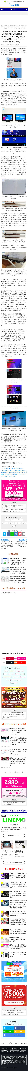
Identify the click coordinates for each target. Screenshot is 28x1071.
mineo (22, 674)
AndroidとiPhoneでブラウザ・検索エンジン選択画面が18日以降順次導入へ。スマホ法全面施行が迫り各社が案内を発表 (18, 579)
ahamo (6, 671)
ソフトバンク (9, 662)
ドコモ (11, 523)
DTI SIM (23, 677)
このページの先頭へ (8, 1043)
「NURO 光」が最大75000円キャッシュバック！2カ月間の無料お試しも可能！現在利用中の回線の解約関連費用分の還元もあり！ (14, 1012)
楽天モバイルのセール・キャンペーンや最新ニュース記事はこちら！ (13, 803)
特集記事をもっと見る (14, 835)
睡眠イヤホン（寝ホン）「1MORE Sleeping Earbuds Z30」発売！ (17, 939)
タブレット (5, 523)
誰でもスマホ (14, 683)
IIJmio (17, 674)
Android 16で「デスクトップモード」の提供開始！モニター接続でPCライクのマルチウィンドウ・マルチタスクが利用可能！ (18, 570)
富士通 (6, 25)
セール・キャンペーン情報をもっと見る (14, 772)
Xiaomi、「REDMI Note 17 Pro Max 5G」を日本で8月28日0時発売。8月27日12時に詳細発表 (18, 931)
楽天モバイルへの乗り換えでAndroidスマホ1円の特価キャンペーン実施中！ (13, 506)
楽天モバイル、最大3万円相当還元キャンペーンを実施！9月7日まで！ (18, 751)
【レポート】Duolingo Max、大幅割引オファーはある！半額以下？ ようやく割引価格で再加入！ (18, 876)
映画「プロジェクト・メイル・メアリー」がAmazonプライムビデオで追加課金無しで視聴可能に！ (17, 894)
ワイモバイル (20, 671)
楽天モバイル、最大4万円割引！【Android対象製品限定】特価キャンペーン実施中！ (13, 510)
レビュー (18, 523)
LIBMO (8, 680)
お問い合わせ (20, 1051)
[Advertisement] (14, 20)
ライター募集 (10, 1051)
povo (5, 674)
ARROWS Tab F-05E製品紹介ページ (12, 468)
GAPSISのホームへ (21, 1043)
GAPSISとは (4, 1048)
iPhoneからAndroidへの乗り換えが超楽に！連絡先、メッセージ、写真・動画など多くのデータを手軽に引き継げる (18, 561)
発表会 (24, 523)
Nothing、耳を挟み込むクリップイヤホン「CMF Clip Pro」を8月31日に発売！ (18, 913)
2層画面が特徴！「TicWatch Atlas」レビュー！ (21, 852)
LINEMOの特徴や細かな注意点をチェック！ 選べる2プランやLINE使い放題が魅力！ (13, 828)
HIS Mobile (16, 677)
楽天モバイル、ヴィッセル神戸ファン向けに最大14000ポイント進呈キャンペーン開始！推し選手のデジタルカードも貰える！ (17, 761)
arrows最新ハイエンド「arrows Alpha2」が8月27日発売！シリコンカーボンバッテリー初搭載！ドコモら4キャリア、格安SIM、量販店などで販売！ (18, 904)
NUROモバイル (7, 677)
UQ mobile (11, 674)
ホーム (2, 25)
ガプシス (14, 9)
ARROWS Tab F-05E (17, 520)
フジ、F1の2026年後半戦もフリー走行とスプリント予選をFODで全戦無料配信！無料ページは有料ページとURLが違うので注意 (18, 922)
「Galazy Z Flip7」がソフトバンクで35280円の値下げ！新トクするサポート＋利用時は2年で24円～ (18, 885)
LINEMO (12, 671)
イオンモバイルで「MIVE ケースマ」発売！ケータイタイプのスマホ (17, 954)
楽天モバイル (21, 658)
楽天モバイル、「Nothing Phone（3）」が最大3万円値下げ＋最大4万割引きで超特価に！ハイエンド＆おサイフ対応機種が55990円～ (18, 741)
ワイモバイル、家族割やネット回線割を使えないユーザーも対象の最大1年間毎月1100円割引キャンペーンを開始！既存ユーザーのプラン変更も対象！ (14, 715)
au (21, 662)
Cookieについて (14, 1050)
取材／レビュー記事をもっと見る (14, 862)
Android (8, 520)
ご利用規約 (14, 1048)
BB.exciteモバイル (16, 680)
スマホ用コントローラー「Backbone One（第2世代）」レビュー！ (7, 853)
